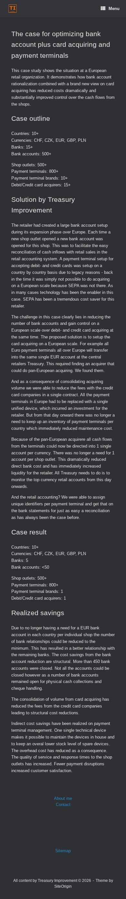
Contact (63, 804)
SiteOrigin (63, 886)
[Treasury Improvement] (12, 8)
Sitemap (63, 850)
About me (63, 798)
